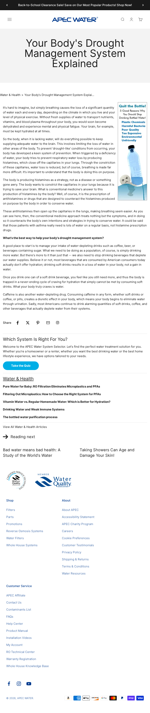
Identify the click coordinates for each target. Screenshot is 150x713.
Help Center (14, 623)
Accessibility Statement (78, 517)
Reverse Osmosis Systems (24, 531)
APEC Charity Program (77, 524)
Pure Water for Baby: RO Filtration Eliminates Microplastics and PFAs (51, 386)
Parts (10, 517)
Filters (10, 510)
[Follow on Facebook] (9, 683)
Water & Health (10, 95)
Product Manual (17, 631)
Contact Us (13, 602)
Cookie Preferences (76, 538)
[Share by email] (48, 323)
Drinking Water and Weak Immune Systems (33, 409)
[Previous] (7, 5)
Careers (67, 531)
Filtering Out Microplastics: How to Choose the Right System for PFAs (52, 394)
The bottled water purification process (30, 417)
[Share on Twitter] (28, 323)
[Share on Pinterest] (38, 323)
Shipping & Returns (75, 559)
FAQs (9, 616)
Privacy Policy (71, 552)
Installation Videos (19, 638)
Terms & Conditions (75, 566)
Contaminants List (18, 609)
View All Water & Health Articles (25, 427)
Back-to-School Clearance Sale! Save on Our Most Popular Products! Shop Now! (75, 5)
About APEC (70, 510)
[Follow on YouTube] (28, 683)
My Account (14, 645)
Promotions (14, 524)
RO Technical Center (20, 652)
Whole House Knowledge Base (27, 666)
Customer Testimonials (78, 545)
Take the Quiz (21, 365)
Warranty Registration (21, 659)
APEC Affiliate (15, 595)
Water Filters (15, 538)
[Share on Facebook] (17, 323)
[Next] (143, 5)
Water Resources (74, 573)
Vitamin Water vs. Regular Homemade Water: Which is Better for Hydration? (56, 402)
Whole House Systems (22, 545)
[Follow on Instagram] (18, 683)
